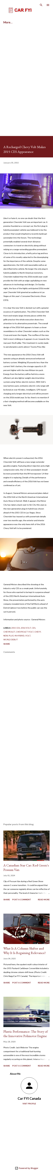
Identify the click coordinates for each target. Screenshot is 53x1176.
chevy (37, 632)
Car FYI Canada (29, 1098)
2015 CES (15, 628)
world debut (10, 639)
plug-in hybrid (16, 635)
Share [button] (6, 644)
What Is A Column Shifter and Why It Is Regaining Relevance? (24, 950)
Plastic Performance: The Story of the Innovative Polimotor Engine (25, 1033)
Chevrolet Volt (24, 632)
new (5, 635)
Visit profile (29, 1103)
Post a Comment (21, 899)
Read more (44, 899)
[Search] (41, 5)
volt (28, 635)
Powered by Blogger (28, 1168)
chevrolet (9, 632)
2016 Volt (26, 628)
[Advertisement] (26, 57)
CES (33, 628)
